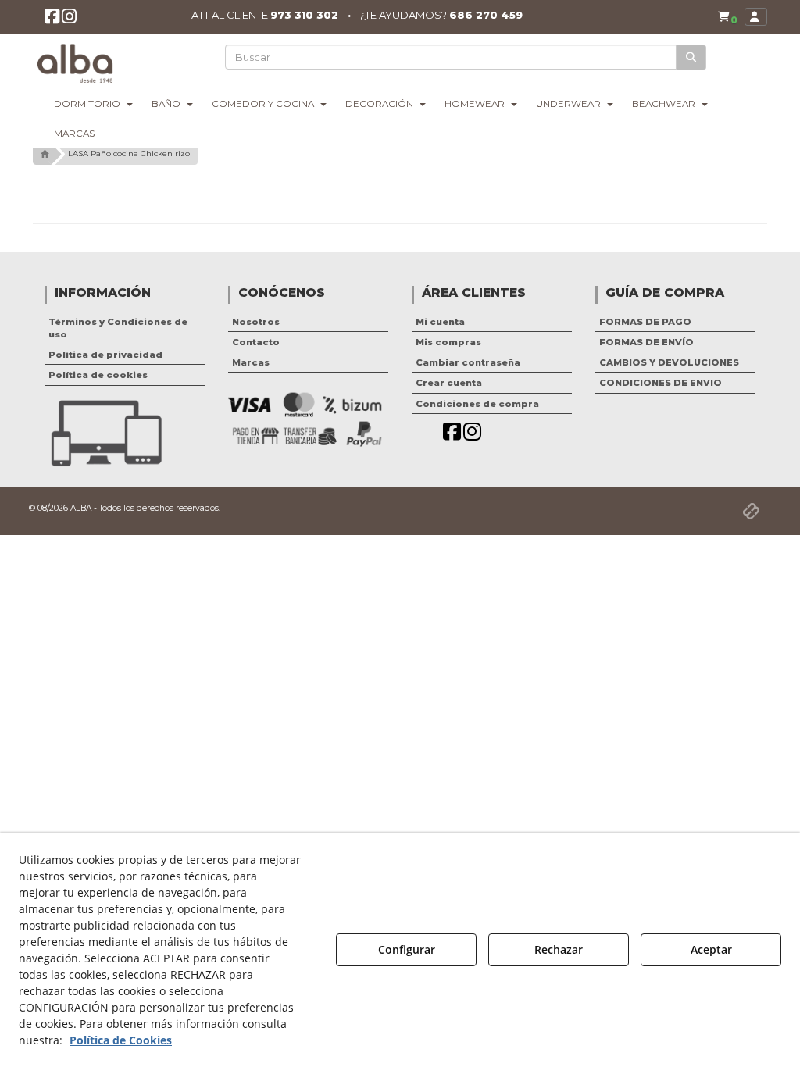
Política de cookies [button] (98, 374)
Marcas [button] (251, 362)
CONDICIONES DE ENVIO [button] (660, 382)
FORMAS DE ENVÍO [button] (646, 342)
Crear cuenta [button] (449, 382)
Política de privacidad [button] (105, 354)
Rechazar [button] (558, 949)
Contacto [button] (256, 342)
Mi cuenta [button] (440, 321)
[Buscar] (691, 57)
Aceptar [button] (711, 949)
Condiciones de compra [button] (477, 403)
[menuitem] (727, 17)
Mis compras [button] (448, 342)
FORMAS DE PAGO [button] (645, 321)
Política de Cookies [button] (121, 1040)
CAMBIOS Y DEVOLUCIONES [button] (669, 362)
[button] (52, 19)
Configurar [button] (406, 949)
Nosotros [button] (256, 321)
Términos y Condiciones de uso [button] (118, 328)
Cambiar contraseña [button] (468, 362)
